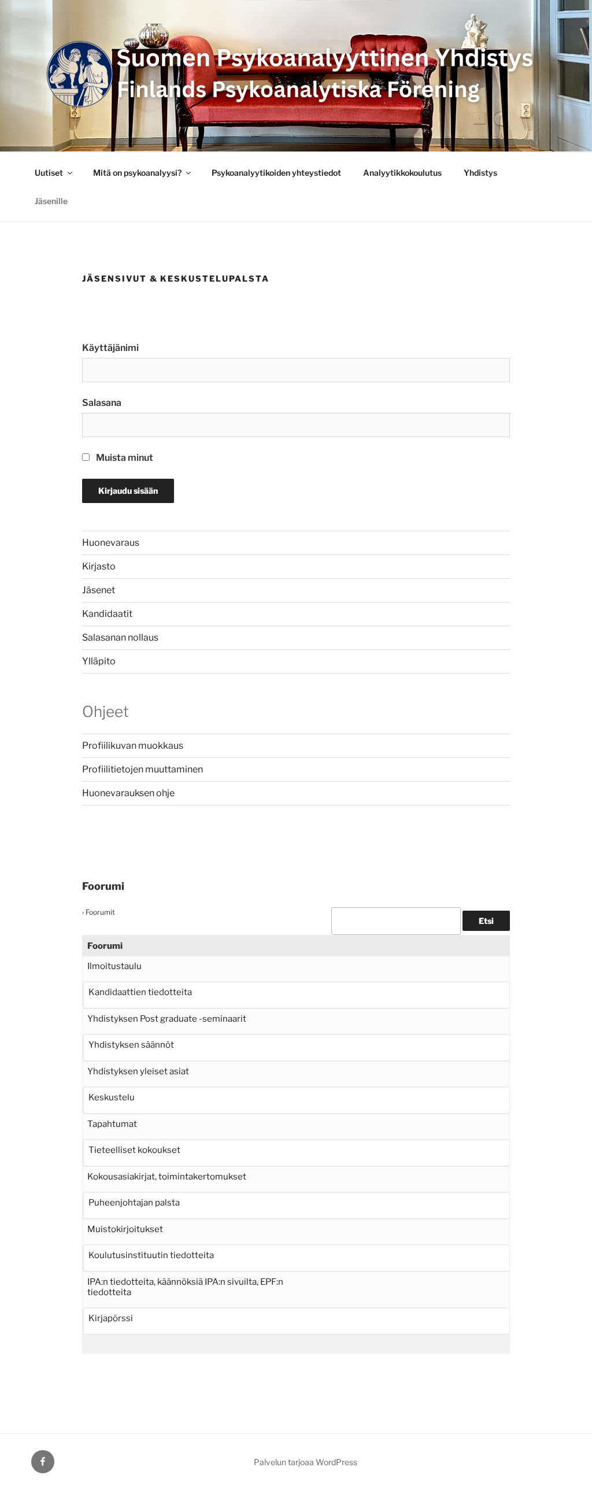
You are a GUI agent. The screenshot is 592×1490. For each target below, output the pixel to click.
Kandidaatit (107, 613)
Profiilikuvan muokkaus (132, 745)
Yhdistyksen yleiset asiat (138, 1071)
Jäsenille (51, 201)
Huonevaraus (110, 542)
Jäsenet (98, 590)
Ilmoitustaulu (114, 966)
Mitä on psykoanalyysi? (137, 173)
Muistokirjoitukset (125, 1229)
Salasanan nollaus (120, 637)
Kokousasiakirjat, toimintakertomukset (166, 1176)
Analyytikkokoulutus (402, 173)
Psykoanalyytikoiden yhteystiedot (276, 173)
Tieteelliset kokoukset (134, 1150)
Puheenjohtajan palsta (134, 1202)
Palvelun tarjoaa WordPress (305, 1462)
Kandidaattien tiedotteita (140, 992)
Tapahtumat (112, 1124)
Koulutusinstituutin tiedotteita (151, 1255)
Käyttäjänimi (110, 347)
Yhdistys (480, 173)
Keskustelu (111, 1097)
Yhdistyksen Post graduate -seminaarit (166, 1019)
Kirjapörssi (110, 1318)
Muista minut (123, 457)
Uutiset (49, 173)
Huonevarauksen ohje (128, 792)
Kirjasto (99, 566)
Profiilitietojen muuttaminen (142, 769)
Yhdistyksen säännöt (131, 1045)
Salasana (101, 402)
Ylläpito (99, 661)
